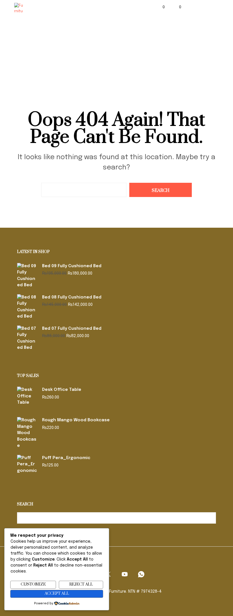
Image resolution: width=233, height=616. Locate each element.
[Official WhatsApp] (141, 574)
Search (210, 518)
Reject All (81, 584)
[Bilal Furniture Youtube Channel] (124, 574)
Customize (33, 584)
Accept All (57, 593)
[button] (160, 7)
